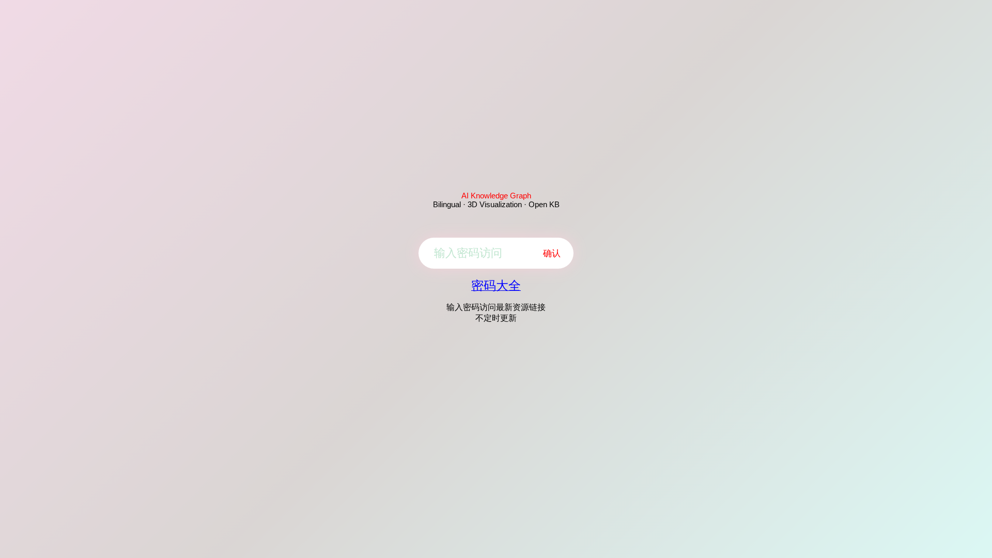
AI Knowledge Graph (496, 195)
